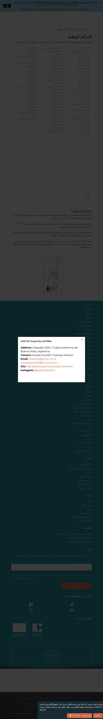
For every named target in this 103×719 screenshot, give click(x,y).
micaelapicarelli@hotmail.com (39, 362)
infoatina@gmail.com (41, 358)
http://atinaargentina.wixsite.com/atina (49, 366)
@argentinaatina (44, 370)
